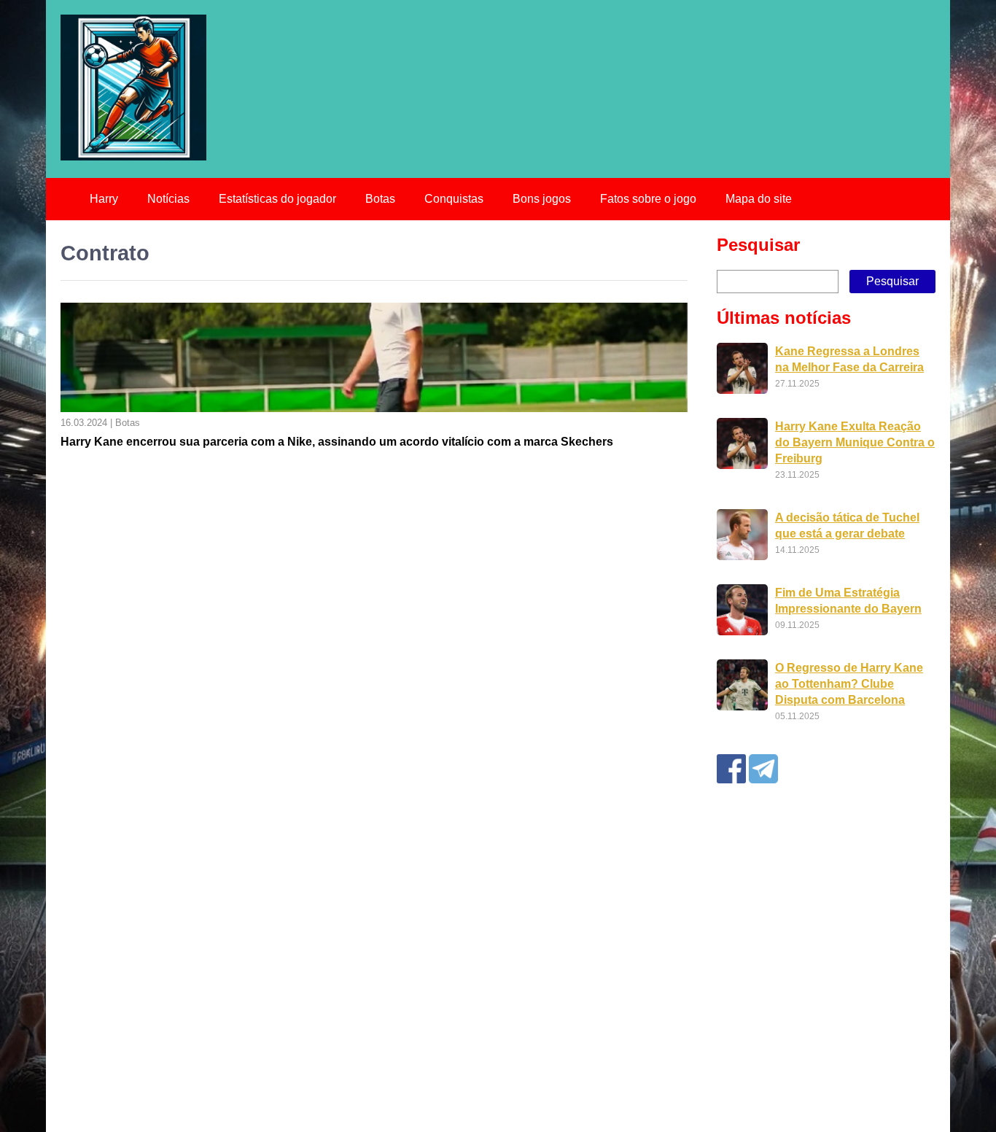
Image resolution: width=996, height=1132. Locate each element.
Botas (380, 199)
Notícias (168, 199)
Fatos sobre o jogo (648, 199)
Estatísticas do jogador (277, 199)
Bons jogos (542, 199)
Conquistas (453, 199)
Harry (104, 199)
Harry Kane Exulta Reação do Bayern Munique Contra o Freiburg (855, 442)
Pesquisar (758, 245)
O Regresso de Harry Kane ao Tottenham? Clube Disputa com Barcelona (849, 684)
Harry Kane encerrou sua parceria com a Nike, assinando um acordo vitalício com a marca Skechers (337, 441)
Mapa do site (758, 199)
